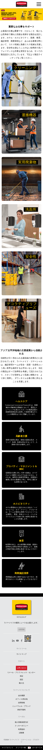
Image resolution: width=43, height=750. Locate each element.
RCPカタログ (21, 617)
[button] (28, 639)
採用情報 (21, 703)
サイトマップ (21, 654)
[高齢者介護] (21, 436)
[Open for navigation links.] (39, 4)
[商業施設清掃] (21, 573)
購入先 (21, 683)
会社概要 (21, 696)
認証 (21, 679)
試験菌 (21, 733)
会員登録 (21, 629)
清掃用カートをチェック (9, 18)
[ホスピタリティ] (21, 507)
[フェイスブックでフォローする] (21, 641)
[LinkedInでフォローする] (13, 641)
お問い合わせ (21, 668)
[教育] (21, 541)
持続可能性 (21, 710)
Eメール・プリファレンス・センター (21, 672)
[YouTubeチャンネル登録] (17, 641)
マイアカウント (7, 748)
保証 (21, 676)
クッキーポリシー (21, 726)
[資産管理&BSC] (21, 470)
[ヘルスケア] (21, 403)
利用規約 (21, 729)
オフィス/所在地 (21, 699)
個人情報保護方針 (21, 722)
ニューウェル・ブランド (21, 706)
